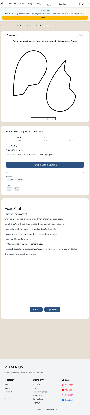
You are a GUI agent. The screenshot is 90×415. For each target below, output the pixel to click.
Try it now (45, 18)
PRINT (36, 309)
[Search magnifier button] (79, 4)
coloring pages (23, 249)
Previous (11, 35)
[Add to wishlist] (45, 171)
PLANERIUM (12, 3)
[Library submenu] (41, 3)
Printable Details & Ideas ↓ (45, 164)
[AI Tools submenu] (51, 3)
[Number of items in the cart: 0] (87, 3)
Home (3, 26)
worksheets (50, 249)
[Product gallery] (45, 79)
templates (35, 249)
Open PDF (52, 309)
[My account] (83, 3)
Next (81, 35)
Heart (9, 189)
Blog (14, 249)
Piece (17, 189)
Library (12, 26)
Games (22, 26)
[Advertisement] (45, 280)
